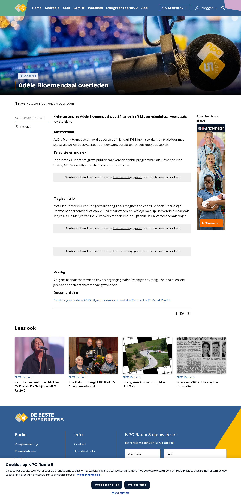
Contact (80, 444)
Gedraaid (52, 8)
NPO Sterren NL (172, 8)
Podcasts (95, 8)
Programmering (26, 444)
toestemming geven (127, 177)
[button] (222, 8)
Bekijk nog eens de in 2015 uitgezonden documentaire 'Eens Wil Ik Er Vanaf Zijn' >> (112, 300)
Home (36, 8)
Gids (66, 8)
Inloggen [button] (206, 8)
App (144, 8)
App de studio (84, 451)
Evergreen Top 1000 (122, 8)
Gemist (79, 8)
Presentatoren (25, 451)
